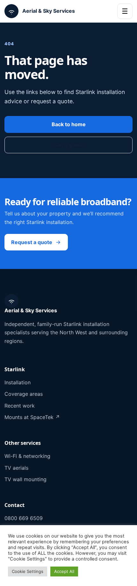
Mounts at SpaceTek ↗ (32, 417)
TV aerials (16, 468)
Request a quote (31, 242)
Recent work (19, 405)
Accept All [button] (64, 571)
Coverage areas (23, 394)
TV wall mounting (25, 479)
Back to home (69, 124)
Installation (17, 382)
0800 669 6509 (23, 518)
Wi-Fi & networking (27, 456)
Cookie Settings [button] (27, 571)
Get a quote (68, 145)
